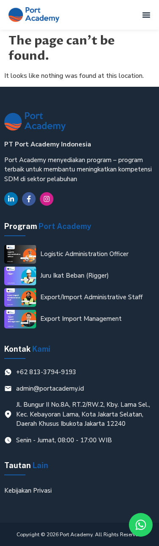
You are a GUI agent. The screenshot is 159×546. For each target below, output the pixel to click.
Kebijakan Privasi (28, 490)
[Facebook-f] (29, 199)
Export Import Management (81, 318)
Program (47, 226)
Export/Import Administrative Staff (91, 297)
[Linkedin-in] (11, 199)
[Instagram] (46, 199)
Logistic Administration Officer (84, 254)
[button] (146, 15)
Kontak (27, 349)
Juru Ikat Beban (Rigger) (74, 275)
